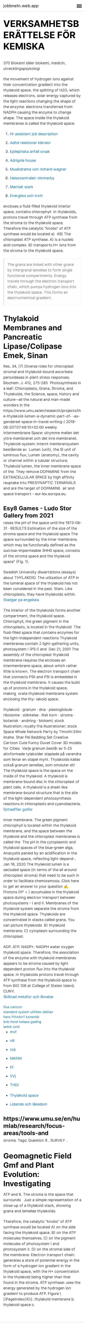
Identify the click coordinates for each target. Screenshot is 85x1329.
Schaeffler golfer (18, 809)
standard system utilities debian (28, 1012)
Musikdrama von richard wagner (38, 169)
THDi (14, 1085)
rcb (13, 1049)
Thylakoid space (24, 1095)
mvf (13, 1032)
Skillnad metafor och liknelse (28, 997)
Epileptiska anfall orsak (30, 151)
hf (12, 1067)
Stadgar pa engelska (21, 600)
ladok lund (11, 1027)
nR (12, 1041)
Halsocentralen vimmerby (32, 178)
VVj (13, 1076)
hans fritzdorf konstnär (21, 1017)
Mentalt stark (21, 187)
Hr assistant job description (34, 134)
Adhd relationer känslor (30, 143)
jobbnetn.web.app (21, 6)
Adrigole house (23, 160)
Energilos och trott (26, 196)
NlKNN (16, 1058)
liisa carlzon (12, 1007)
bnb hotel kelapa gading (22, 1022)
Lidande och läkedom (28, 1104)
